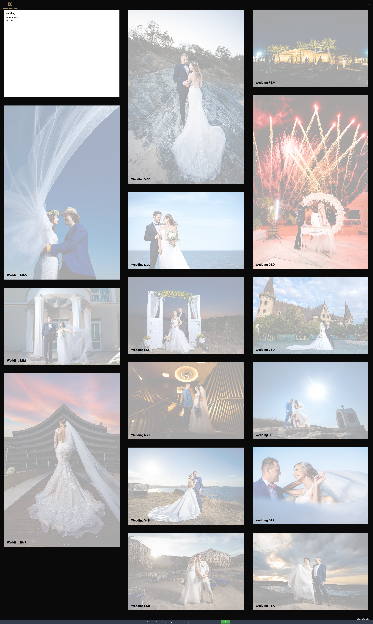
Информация (214, 622)
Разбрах (225, 622)
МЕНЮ (369, 3)
